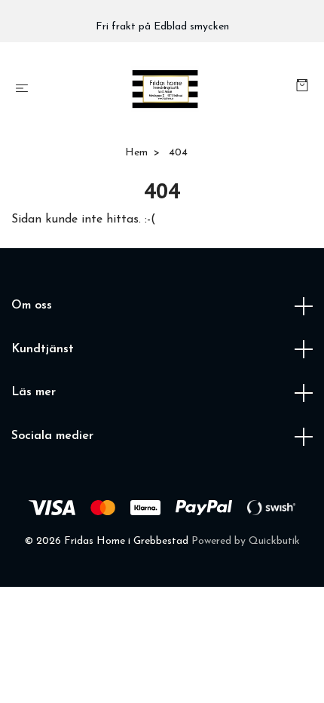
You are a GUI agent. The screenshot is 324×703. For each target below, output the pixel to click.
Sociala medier (52, 436)
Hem (136, 152)
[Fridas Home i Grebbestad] (165, 89)
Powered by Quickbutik (245, 541)
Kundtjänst (42, 349)
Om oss (31, 305)
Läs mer (33, 392)
